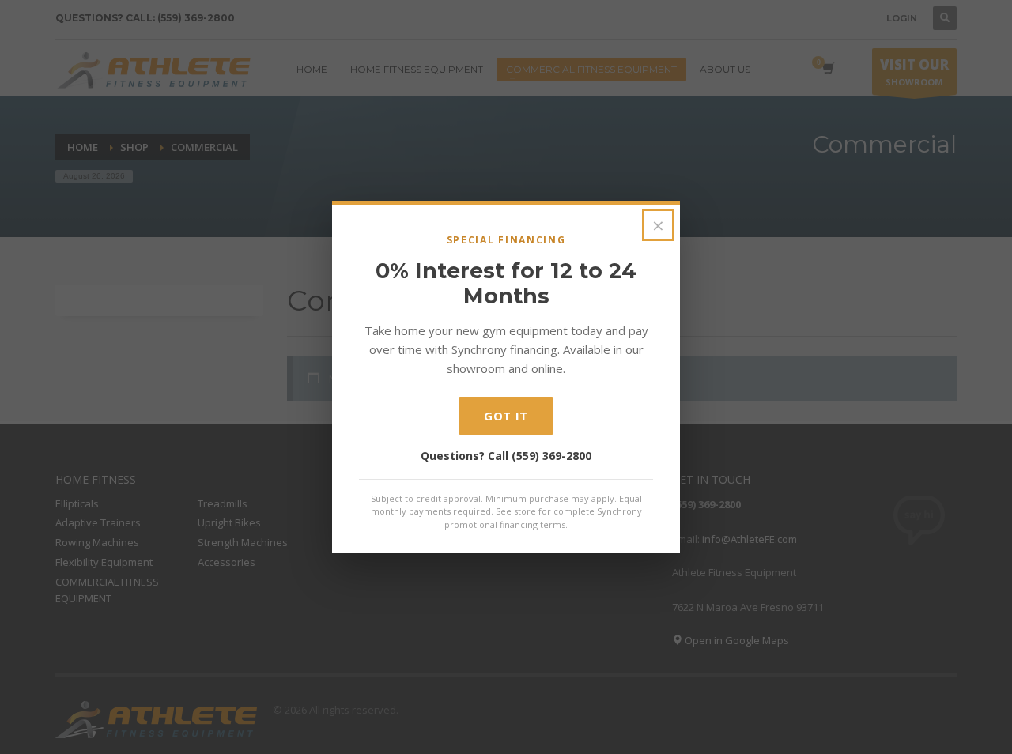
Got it (506, 416)
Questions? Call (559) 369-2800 (506, 455)
